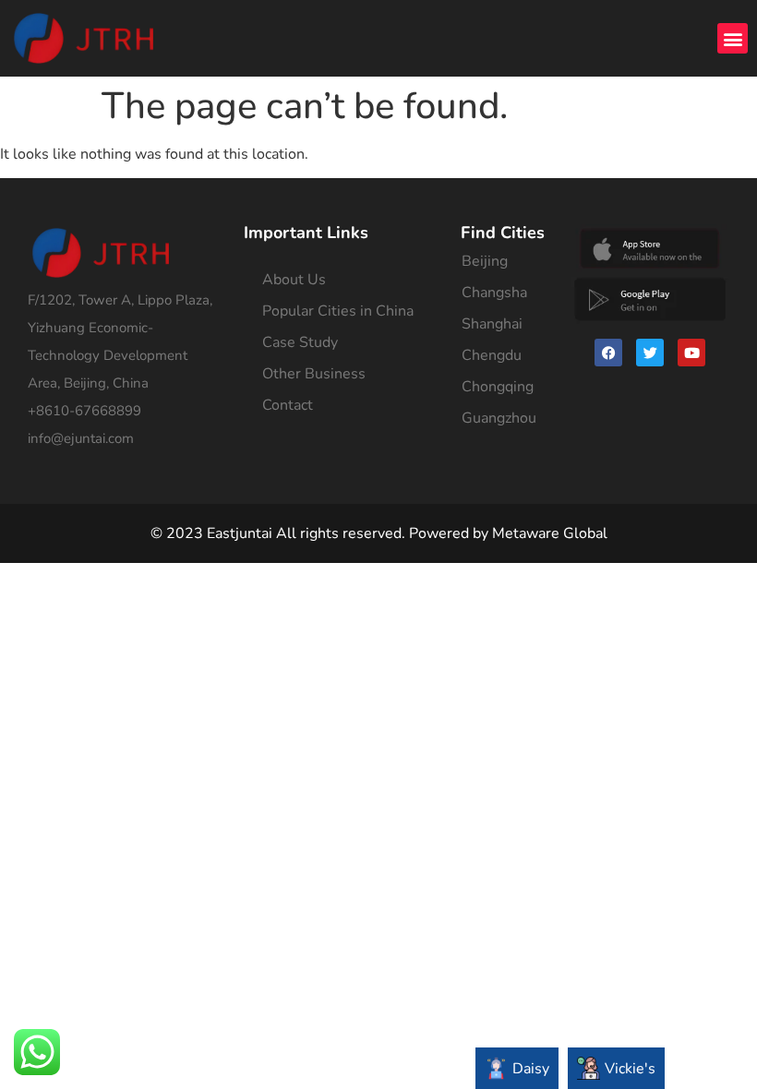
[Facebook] (608, 352)
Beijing (485, 261)
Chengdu (492, 355)
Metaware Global (549, 533)
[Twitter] (650, 352)
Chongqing (498, 387)
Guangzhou (499, 418)
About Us (294, 279)
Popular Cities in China (338, 311)
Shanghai (492, 324)
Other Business (314, 374)
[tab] (517, 1068)
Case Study (300, 342)
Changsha (494, 292)
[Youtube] (691, 352)
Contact (287, 405)
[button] (732, 38)
